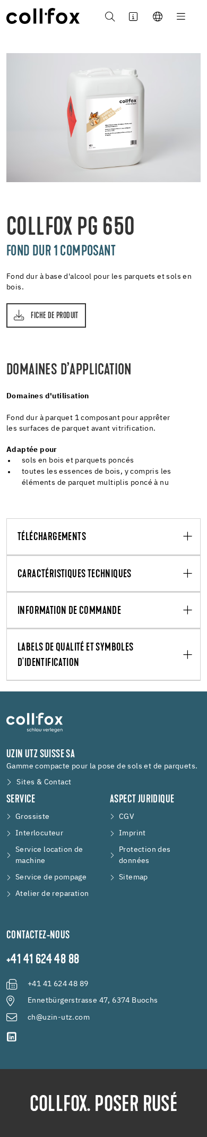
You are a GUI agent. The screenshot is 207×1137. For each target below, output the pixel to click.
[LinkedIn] (11, 1037)
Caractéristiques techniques (75, 574)
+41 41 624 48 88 (42, 960)
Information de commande (69, 611)
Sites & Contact (43, 782)
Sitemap (133, 877)
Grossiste (32, 816)
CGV (126, 816)
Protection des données (145, 855)
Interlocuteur (39, 833)
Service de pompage (51, 877)
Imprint (132, 833)
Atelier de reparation (52, 893)
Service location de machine (49, 855)
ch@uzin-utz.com (59, 1017)
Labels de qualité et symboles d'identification (76, 655)
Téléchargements (52, 537)
